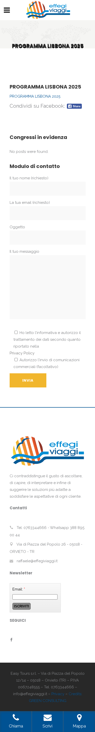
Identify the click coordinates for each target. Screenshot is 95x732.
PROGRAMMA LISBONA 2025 (35, 96)
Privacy (57, 694)
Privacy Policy (22, 353)
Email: (18, 589)
